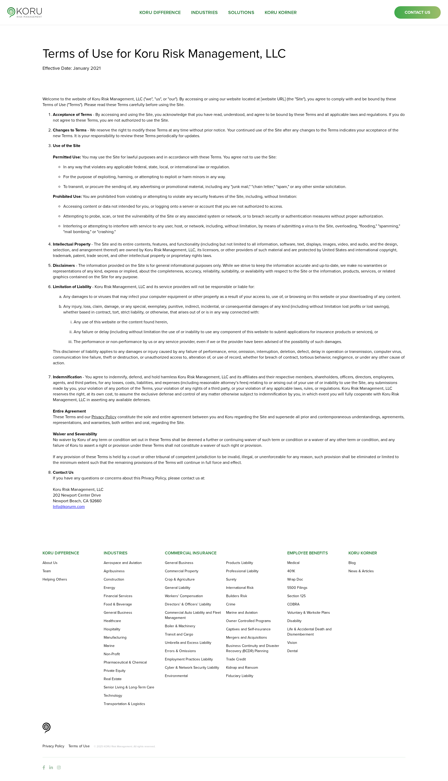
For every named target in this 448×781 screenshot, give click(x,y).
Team (47, 571)
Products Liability (239, 563)
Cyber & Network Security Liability (192, 667)
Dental (292, 651)
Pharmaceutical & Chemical (125, 662)
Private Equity (114, 670)
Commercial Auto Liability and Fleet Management (193, 615)
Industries (204, 12)
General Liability (177, 587)
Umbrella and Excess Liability (188, 642)
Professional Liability (242, 571)
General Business (118, 612)
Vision (292, 642)
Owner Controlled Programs (248, 621)
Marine (109, 645)
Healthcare (112, 621)
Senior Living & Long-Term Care (129, 687)
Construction (114, 579)
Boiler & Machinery (180, 626)
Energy (109, 587)
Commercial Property (181, 571)
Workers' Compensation (184, 596)
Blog (352, 563)
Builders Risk (236, 596)
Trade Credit (236, 659)
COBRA (293, 604)
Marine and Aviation (242, 612)
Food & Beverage (118, 604)
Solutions (241, 12)
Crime (230, 604)
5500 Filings (297, 587)
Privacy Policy (104, 417)
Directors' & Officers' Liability (188, 604)
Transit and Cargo (179, 634)
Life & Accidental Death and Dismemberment (309, 632)
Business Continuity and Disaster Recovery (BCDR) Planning (252, 648)
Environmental (176, 676)
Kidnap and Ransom (242, 667)
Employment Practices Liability (189, 659)
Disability (294, 621)
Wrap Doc (295, 579)
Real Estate (113, 679)
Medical (293, 563)
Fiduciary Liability (239, 676)
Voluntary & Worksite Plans (308, 612)
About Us (50, 563)
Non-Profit (112, 654)
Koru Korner (281, 12)
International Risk (240, 587)
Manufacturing (115, 637)
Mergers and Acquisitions (246, 637)
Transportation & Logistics (124, 704)
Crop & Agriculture (180, 579)
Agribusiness (114, 571)
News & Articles (361, 571)
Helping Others (55, 579)
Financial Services (118, 596)
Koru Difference (160, 12)
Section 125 (296, 596)
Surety (231, 579)
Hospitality (112, 629)
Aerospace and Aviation (123, 563)
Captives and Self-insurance (248, 629)
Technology (113, 695)
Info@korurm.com (69, 507)
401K (291, 571)
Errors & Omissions (180, 651)
